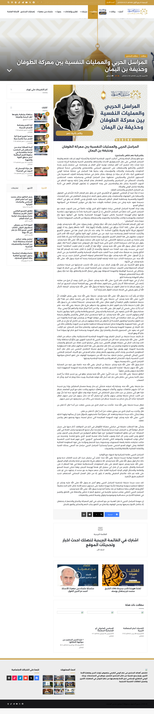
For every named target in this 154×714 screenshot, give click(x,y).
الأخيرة (44, 188)
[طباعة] (83, 514)
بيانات (113, 12)
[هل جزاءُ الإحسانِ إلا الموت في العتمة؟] (40, 171)
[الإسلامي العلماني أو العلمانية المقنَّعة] (100, 618)
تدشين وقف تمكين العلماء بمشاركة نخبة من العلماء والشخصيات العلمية (76, 2)
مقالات (94, 12)
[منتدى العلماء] (137, 12)
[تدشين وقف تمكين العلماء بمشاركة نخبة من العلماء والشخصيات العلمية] (40, 242)
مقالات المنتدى (132, 56)
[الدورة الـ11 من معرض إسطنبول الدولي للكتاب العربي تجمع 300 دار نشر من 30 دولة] (40, 228)
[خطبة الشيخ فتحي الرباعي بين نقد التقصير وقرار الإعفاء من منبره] (48, 691)
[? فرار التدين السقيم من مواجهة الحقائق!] (70, 624)
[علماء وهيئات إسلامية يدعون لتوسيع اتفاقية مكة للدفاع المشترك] (40, 256)
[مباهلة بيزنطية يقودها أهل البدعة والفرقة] (40, 117)
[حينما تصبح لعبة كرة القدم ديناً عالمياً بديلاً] (40, 139)
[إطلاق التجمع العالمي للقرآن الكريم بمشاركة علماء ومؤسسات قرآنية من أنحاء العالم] (40, 214)
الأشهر (29, 188)
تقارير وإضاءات (71, 12)
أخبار (121, 12)
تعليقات (14, 188)
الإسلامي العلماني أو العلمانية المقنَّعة (104, 629)
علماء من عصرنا (45, 12)
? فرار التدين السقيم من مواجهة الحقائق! (73, 641)
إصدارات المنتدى (27, 12)
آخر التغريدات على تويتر (36, 89)
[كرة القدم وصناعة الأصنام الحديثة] (40, 128)
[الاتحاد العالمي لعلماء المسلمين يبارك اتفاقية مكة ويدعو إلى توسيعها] (48, 685)
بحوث (58, 12)
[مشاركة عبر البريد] (89, 514)
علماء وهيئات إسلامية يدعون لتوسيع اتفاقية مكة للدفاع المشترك (22, 255)
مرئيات (84, 12)
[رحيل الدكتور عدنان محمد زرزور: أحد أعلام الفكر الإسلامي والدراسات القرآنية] (40, 200)
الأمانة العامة (13, 12)
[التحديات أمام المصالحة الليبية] (130, 618)
